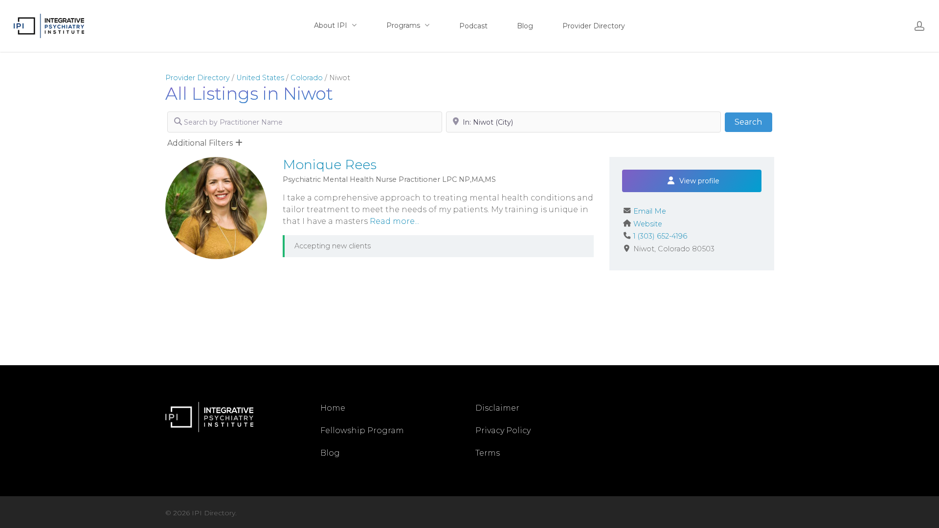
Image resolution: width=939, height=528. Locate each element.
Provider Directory (197, 77)
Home (332, 408)
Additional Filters (200, 143)
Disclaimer (497, 408)
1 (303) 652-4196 (660, 236)
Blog (330, 453)
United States (260, 77)
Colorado (307, 77)
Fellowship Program (362, 430)
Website (647, 224)
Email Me (649, 211)
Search (753, 122)
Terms (487, 453)
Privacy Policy (503, 430)
